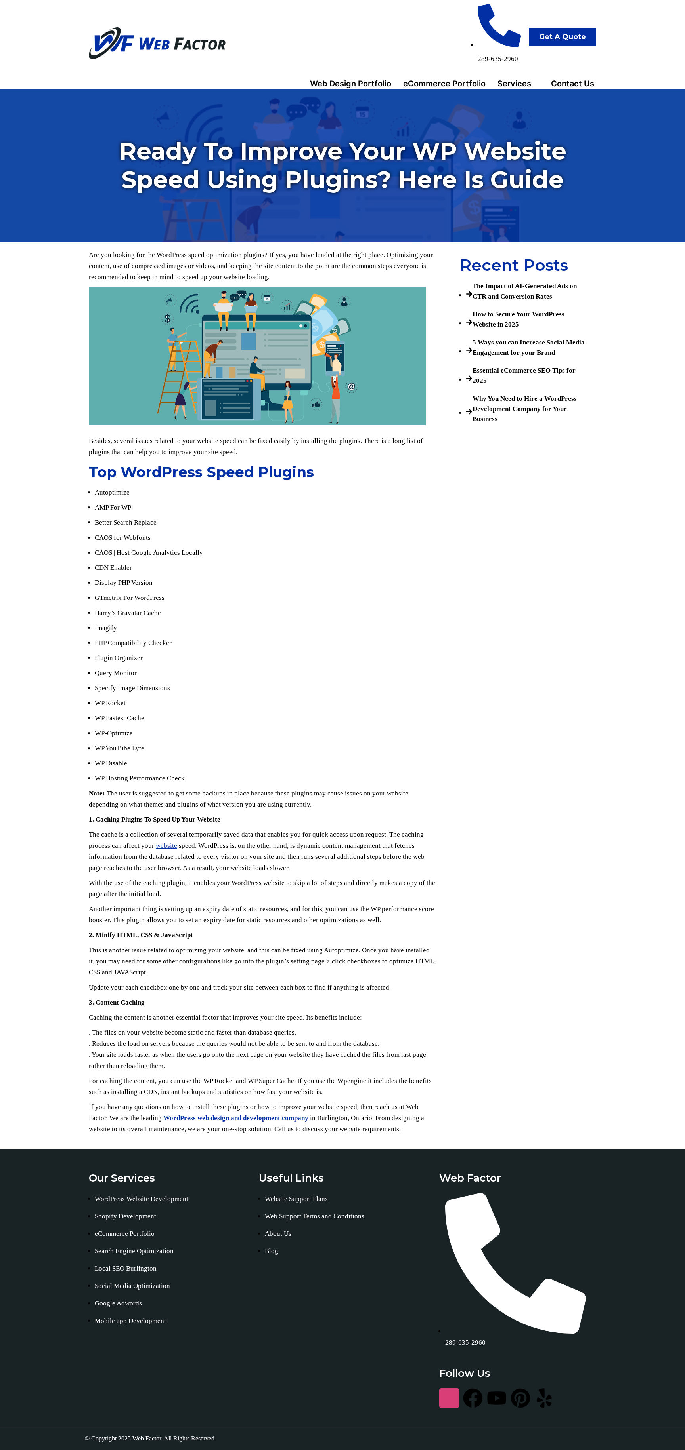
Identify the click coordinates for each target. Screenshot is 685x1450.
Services (514, 83)
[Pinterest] (520, 1398)
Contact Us (572, 83)
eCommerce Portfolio (444, 83)
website (166, 845)
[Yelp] (544, 1398)
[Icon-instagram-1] (449, 1398)
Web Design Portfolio (350, 83)
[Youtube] (497, 1398)
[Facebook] (473, 1398)
